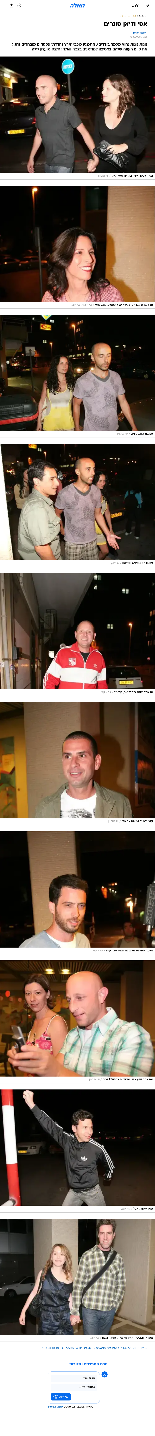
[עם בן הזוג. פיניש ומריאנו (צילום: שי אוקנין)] (77, 505)
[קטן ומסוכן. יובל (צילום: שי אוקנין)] (77, 1151)
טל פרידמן (62, 1348)
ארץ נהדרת (140, 1348)
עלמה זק (93, 1348)
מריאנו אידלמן (78, 1348)
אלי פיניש (105, 1348)
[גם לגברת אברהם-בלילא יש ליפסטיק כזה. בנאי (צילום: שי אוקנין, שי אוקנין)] (77, 247)
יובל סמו (117, 1348)
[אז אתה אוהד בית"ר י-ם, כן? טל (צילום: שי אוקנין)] (77, 634)
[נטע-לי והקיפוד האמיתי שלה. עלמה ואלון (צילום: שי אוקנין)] (77, 1280)
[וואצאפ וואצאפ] (19, 5)
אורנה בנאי (48, 1348)
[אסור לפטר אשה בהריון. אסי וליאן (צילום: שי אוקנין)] (77, 118)
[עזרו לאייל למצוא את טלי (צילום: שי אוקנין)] (77, 763)
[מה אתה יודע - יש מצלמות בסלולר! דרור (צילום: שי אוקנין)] (77, 1021)
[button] (135, 5)
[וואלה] (77, 5)
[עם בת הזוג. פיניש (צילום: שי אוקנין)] (77, 376)
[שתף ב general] (11, 5)
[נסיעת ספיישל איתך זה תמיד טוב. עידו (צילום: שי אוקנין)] (77, 892)
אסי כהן (127, 1348)
